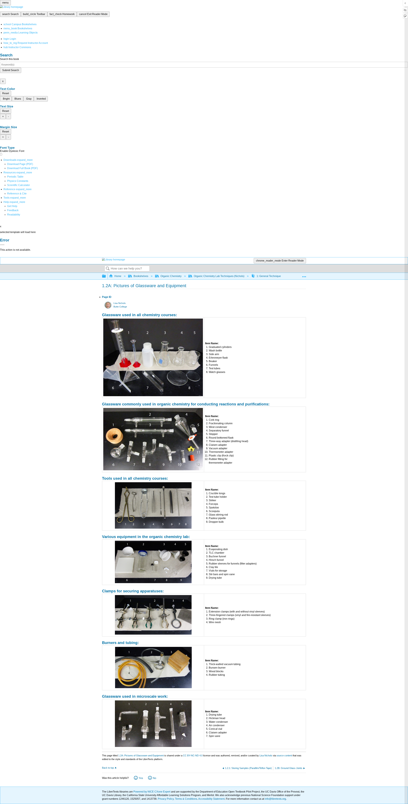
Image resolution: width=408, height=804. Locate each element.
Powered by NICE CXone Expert (152, 791)
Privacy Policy (166, 798)
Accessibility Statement (211, 798)
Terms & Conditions (186, 798)
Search (108, 268)
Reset (5, 93)
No (154, 778)
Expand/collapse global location (304, 275)
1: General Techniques (269, 276)
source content (284, 755)
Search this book (9, 59)
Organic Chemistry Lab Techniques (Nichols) (219, 276)
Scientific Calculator (18, 185)
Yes (141, 778)
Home (118, 276)
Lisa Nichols (119, 303)
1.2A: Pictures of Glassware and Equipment (141, 755)
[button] (12, 210)
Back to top (108, 767)
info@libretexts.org (275, 798)
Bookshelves (141, 276)
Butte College (120, 307)
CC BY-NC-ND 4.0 (193, 755)
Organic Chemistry (171, 276)
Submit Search (10, 70)
